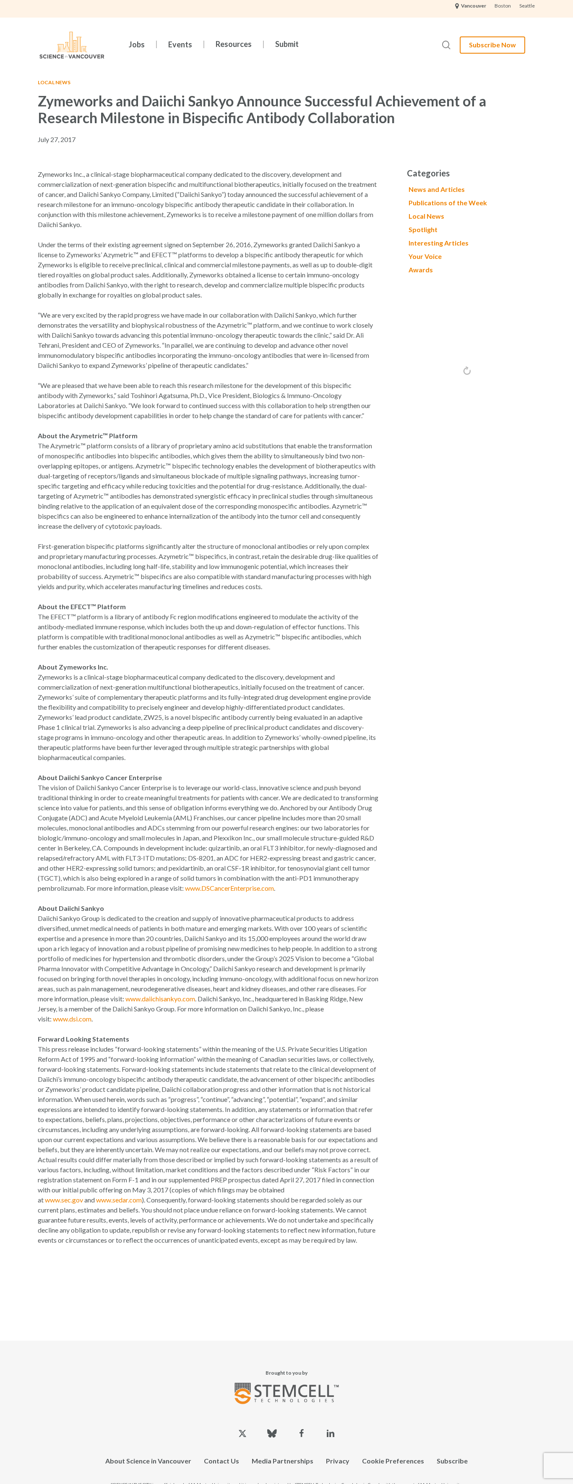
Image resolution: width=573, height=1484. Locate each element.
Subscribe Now (492, 45)
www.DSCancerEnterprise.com (229, 888)
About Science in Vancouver (148, 1461)
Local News (54, 82)
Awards (421, 270)
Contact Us (221, 1461)
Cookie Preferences (393, 1461)
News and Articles (437, 189)
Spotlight (423, 229)
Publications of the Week (448, 203)
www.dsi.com (72, 1019)
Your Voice (425, 256)
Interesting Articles (439, 243)
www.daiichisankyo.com (160, 999)
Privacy (337, 1461)
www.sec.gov (64, 1200)
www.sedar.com (119, 1200)
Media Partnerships (282, 1461)
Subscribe (452, 1461)
